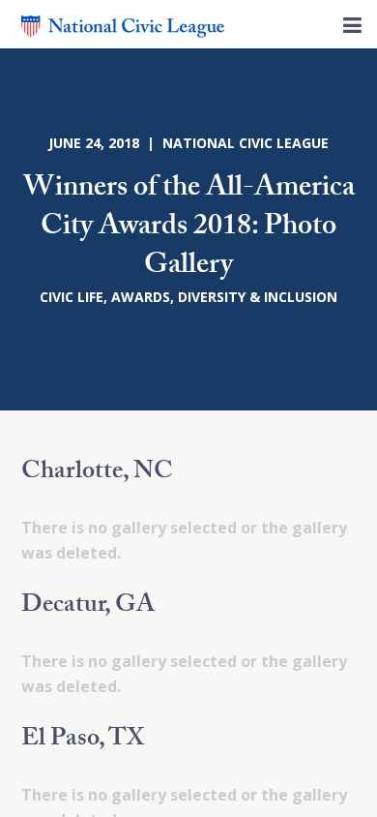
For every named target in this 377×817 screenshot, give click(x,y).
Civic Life (71, 296)
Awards (140, 296)
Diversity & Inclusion (257, 296)
